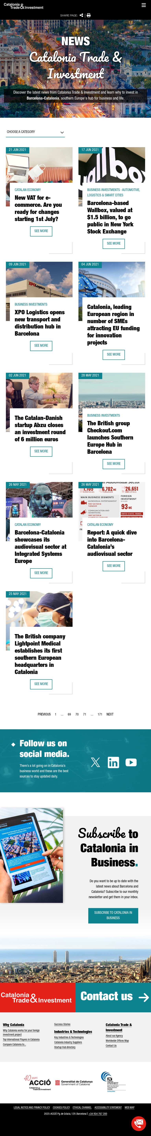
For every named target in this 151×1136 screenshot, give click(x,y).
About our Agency (114, 1036)
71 (86, 715)
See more (43, 233)
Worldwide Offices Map (117, 1041)
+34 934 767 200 (98, 1114)
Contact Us (111, 1046)
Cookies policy (61, 1107)
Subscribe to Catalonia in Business (113, 915)
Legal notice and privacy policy (32, 1107)
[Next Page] (110, 714)
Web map (129, 1107)
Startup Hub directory (65, 1047)
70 (78, 715)
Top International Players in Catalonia (21, 1039)
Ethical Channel (82, 1107)
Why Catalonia (13, 1025)
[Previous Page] (44, 714)
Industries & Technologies (73, 1032)
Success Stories (62, 1024)
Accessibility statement (108, 1107)
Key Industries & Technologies (69, 1037)
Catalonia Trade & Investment (119, 1027)
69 (70, 715)
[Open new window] (138, 1123)
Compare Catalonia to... (14, 1044)
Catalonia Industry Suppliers (68, 1042)
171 (101, 715)
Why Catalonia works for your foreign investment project (21, 1032)
